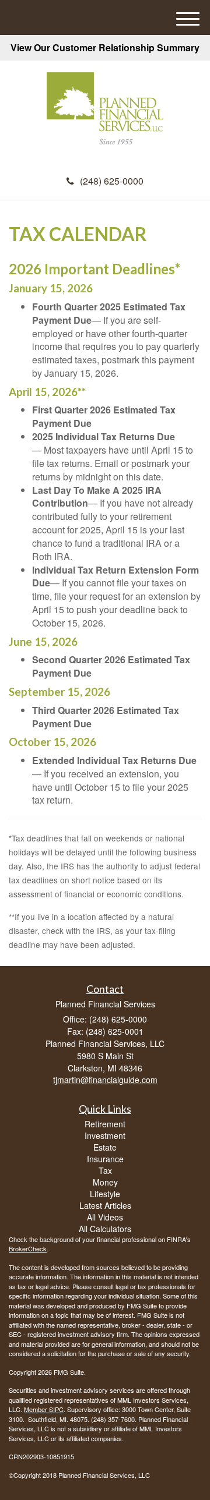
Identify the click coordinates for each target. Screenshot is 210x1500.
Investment (105, 1135)
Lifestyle (105, 1194)
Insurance (105, 1159)
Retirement (105, 1124)
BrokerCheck (28, 1248)
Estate (105, 1147)
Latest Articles (105, 1205)
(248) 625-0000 (112, 181)
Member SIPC (44, 1409)
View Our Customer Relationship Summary (105, 47)
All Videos (105, 1217)
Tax (105, 1170)
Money (105, 1182)
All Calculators (105, 1228)
